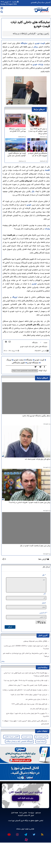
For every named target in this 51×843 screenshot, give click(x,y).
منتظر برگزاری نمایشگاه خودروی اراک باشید (36, 416)
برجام (35, 46)
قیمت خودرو (40, 43)
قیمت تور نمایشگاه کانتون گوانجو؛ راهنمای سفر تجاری (16, 154)
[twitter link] (33, 833)
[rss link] (42, 833)
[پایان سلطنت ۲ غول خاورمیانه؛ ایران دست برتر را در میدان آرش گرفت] (40, 367)
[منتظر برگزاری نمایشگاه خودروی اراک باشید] (26, 398)
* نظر (44, 575)
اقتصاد (47, 170)
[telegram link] (25, 833)
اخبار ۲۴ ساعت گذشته (26, 815)
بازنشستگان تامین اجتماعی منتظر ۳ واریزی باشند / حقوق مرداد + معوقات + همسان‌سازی (25, 722)
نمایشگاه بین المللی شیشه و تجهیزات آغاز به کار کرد (37, 154)
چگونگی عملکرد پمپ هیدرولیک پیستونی (35, 641)
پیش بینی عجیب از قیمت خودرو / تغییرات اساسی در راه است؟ (29, 502)
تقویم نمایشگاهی (18, 362)
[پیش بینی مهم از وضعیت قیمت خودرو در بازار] (26, 528)
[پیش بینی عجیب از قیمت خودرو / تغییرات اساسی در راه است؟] (26, 484)
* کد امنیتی (43, 612)
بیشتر (3, 661)
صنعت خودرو (19, 359)
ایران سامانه (20, 829)
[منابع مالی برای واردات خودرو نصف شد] (26, 441)
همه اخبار (14, 812)
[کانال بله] (25, 771)
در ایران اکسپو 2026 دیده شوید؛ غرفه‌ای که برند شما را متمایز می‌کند (38, 131)
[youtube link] (8, 833)
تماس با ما (23, 812)
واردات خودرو (38, 64)
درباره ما (31, 812)
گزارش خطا (42, 559)
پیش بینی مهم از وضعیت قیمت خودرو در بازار (35, 546)
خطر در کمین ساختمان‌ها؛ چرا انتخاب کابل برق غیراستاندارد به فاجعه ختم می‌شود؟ (26, 654)
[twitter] (36, 367)
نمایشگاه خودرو (33, 362)
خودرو (29, 204)
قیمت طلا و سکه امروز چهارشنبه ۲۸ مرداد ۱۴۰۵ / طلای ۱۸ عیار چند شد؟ (26, 680)
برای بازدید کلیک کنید (25, 798)
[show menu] (2, 8)
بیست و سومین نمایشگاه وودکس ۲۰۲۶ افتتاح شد (17, 130)
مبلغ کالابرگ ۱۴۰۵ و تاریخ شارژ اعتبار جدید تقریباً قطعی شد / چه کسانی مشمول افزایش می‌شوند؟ (26, 674)
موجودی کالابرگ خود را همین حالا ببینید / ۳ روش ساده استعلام (28, 685)
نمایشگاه (23, 43)
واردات (47, 228)
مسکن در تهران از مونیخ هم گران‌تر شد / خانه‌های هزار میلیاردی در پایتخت (25, 690)
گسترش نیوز (16, 820)
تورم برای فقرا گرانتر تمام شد (39, 709)
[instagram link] (17, 833)
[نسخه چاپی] (6, 342)
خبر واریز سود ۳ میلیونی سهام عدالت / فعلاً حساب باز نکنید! (29, 694)
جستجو (38, 812)
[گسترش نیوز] (41, 10)
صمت (45, 342)
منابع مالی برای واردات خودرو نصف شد (37, 459)
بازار (32, 191)
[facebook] (45, 367)
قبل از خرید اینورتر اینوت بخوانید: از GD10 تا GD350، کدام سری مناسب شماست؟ (26, 647)
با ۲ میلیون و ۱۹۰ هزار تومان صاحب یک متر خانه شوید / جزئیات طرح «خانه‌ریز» (27, 714)
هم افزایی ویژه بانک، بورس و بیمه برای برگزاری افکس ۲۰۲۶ (30, 704)
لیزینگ (14, 297)
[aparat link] (26, 839)
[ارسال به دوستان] (10, 342)
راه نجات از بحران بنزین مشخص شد (37, 699)
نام (45, 593)
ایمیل (44, 602)
